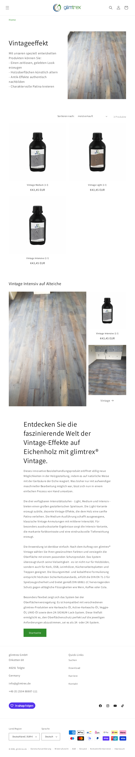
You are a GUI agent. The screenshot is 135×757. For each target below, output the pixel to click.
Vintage (105, 400)
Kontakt (73, 683)
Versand (83, 749)
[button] (7, 8)
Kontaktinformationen (100, 749)
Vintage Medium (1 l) (37, 185)
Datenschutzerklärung (41, 749)
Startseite (35, 632)
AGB (74, 749)
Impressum (119, 749)
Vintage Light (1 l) (97, 185)
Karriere (73, 675)
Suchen (73, 660)
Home (12, 19)
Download (74, 667)
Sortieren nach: (65, 116)
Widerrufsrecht (62, 749)
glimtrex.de (21, 749)
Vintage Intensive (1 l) (37, 258)
